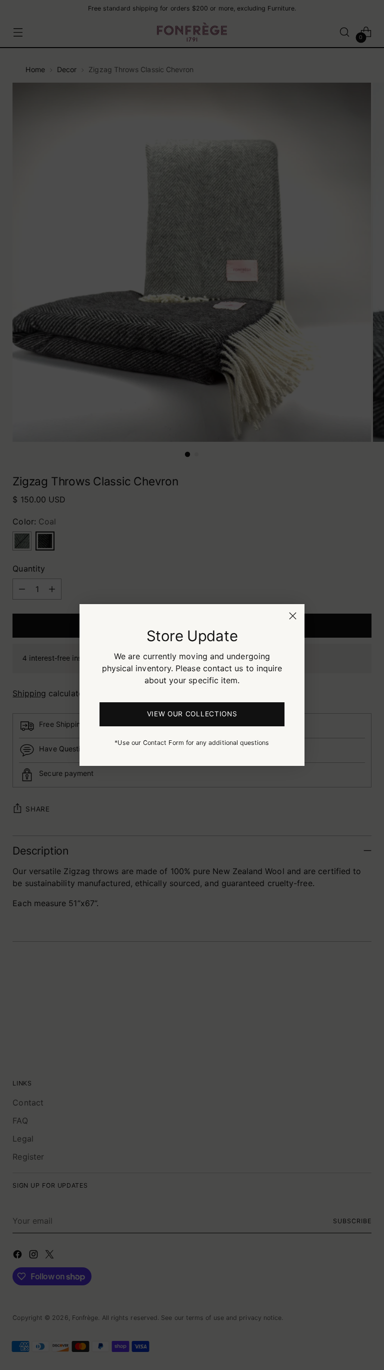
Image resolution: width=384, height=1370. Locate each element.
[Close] (292, 616)
